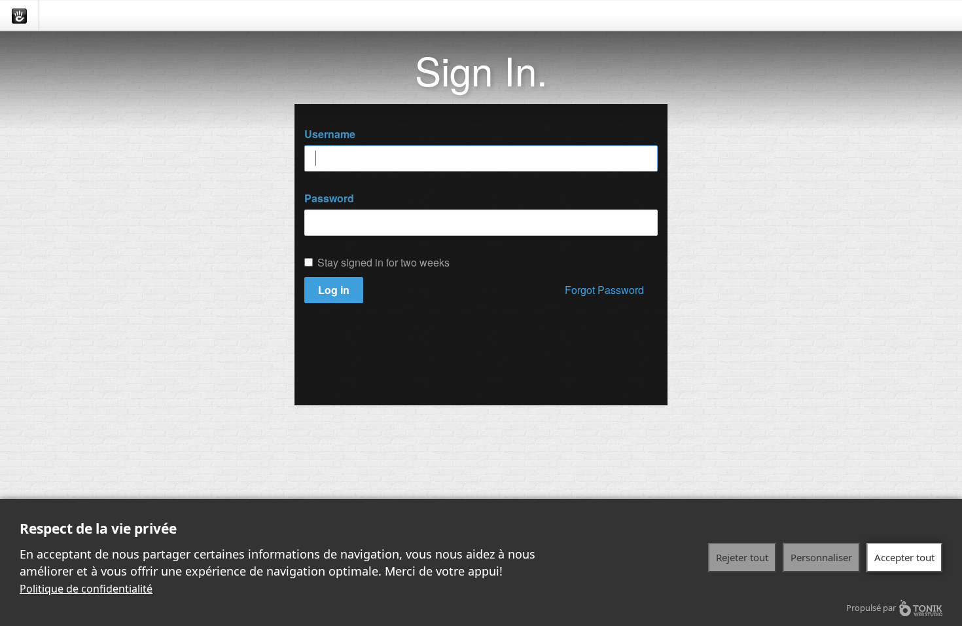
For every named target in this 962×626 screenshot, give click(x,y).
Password (329, 198)
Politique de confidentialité (86, 588)
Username (329, 134)
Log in (333, 289)
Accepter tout (904, 557)
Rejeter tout (742, 557)
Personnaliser (821, 557)
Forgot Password (604, 289)
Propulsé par (871, 608)
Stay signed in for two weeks (383, 262)
